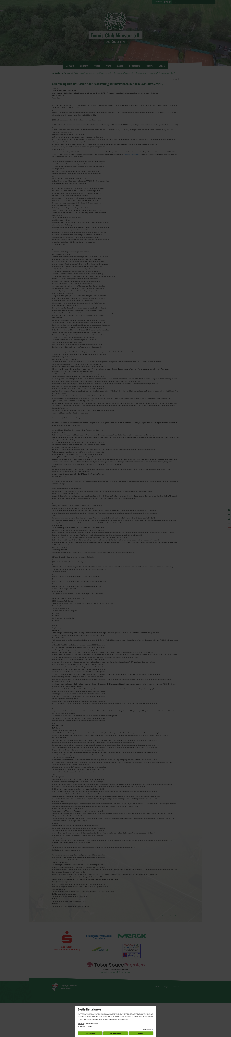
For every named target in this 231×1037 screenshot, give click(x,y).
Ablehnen (140, 1033)
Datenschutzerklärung (91, 1023)
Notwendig (83, 1026)
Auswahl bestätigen (115, 1033)
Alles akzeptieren (90, 1033)
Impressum (81, 1023)
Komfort (90, 1026)
